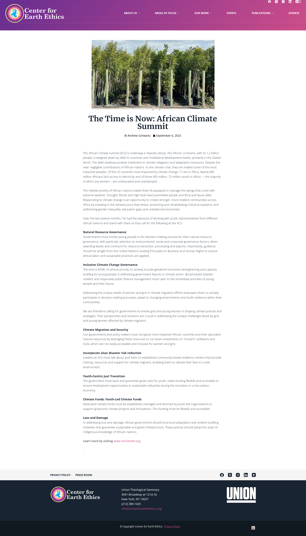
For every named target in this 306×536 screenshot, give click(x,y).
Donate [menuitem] (294, 13)
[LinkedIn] (290, 1)
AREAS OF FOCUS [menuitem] (165, 13)
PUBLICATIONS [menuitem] (261, 13)
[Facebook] (269, 1)
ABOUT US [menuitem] (130, 13)
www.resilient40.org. (127, 441)
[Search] (299, 1)
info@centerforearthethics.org (141, 509)
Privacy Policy (172, 526)
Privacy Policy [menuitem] (60, 475)
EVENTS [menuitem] (231, 13)
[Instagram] (283, 1)
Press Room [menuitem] (83, 475)
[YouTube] (296, 1)
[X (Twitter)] (276, 1)
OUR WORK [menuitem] (201, 13)
